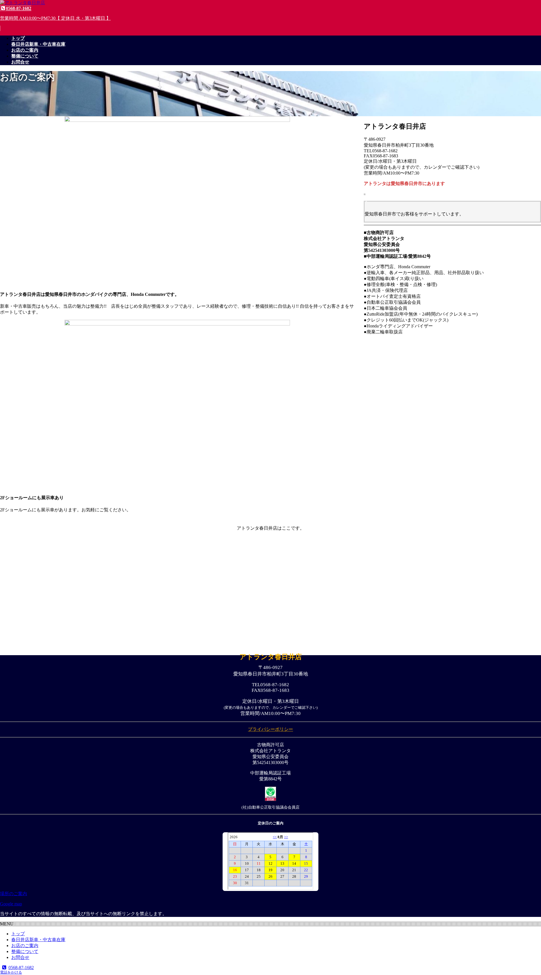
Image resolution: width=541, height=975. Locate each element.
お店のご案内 (24, 945)
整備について (24, 951)
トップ (18, 933)
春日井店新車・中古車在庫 (38, 939)
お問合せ (20, 957)
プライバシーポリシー (270, 729)
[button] (270, 18)
